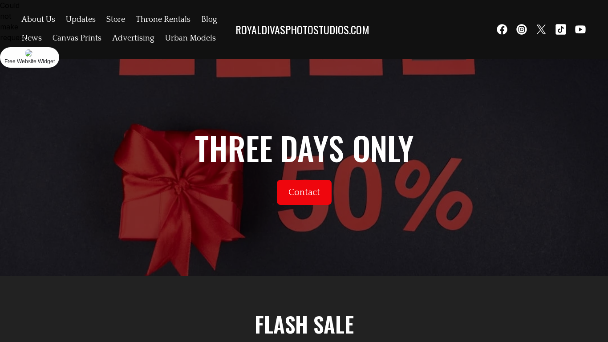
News (31, 38)
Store (115, 19)
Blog (209, 19)
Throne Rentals (163, 19)
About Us (38, 19)
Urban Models (190, 38)
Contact (304, 192)
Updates (81, 19)
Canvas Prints (77, 38)
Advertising (133, 38)
